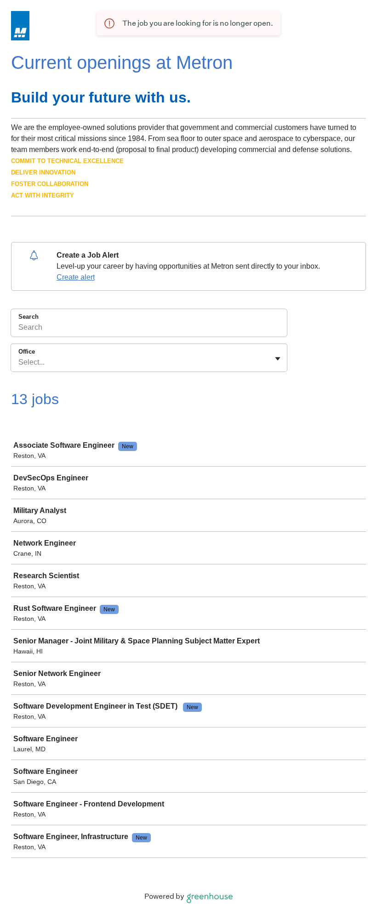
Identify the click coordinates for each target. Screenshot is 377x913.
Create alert (76, 277)
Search (28, 316)
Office (26, 351)
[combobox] (19, 362)
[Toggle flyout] (277, 358)
